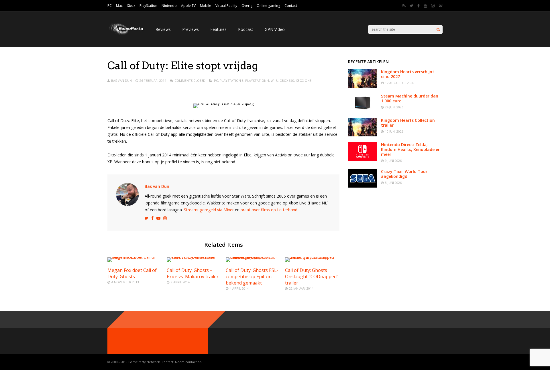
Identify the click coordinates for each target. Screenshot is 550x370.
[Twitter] (411, 5)
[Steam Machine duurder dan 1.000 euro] (362, 110)
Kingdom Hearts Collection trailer (408, 123)
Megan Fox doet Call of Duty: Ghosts (132, 273)
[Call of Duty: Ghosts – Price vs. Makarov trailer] (194, 257)
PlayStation (148, 5)
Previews (190, 29)
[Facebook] (418, 5)
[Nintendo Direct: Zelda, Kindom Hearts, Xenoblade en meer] (362, 159)
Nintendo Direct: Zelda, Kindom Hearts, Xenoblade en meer (411, 149)
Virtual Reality (226, 5)
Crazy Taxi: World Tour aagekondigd (404, 174)
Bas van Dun (121, 80)
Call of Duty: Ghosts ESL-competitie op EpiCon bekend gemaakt (252, 276)
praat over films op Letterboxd (269, 209)
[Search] (438, 29)
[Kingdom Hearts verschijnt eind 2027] (362, 86)
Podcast (245, 29)
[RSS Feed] (404, 5)
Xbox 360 (287, 80)
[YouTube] (425, 5)
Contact (290, 5)
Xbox (131, 5)
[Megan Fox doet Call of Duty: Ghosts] (134, 257)
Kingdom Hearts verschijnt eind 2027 (407, 74)
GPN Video (275, 29)
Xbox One (303, 80)
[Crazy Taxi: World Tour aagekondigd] (362, 186)
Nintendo (169, 5)
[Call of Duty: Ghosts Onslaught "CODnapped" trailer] (312, 257)
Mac (119, 5)
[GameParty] (125, 34)
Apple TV (188, 5)
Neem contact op (188, 362)
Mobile (205, 5)
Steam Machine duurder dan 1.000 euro (409, 98)
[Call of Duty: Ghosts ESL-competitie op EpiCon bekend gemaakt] (253, 257)
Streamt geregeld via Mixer (209, 209)
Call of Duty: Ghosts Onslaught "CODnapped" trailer (311, 276)
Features (218, 29)
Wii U (274, 80)
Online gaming (268, 5)
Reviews (163, 29)
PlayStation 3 (231, 80)
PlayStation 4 (257, 80)
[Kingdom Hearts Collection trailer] (362, 135)
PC (109, 5)
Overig (246, 5)
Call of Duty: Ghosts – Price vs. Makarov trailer (193, 273)
